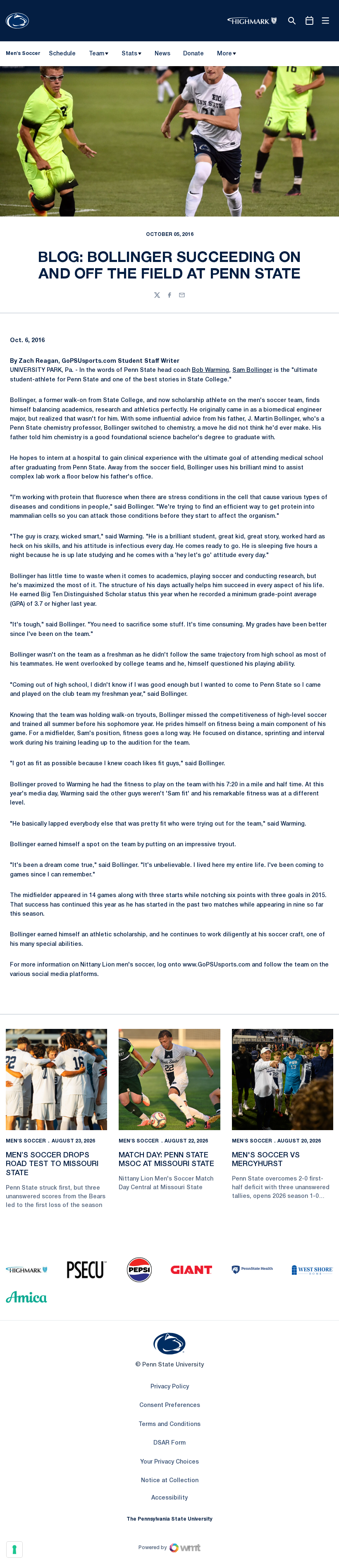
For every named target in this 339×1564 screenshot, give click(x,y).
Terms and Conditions (169, 1424)
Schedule (62, 54)
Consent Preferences (169, 1405)
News (162, 54)
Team (96, 54)
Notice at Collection (169, 1480)
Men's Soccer (26, 1141)
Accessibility (169, 1498)
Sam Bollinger (252, 370)
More (224, 54)
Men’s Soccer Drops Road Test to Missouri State (52, 1164)
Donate (193, 55)
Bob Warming (210, 370)
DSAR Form (169, 1443)
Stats (129, 54)
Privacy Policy (169, 1387)
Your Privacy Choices (169, 1462)
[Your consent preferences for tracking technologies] (14, 1549)
